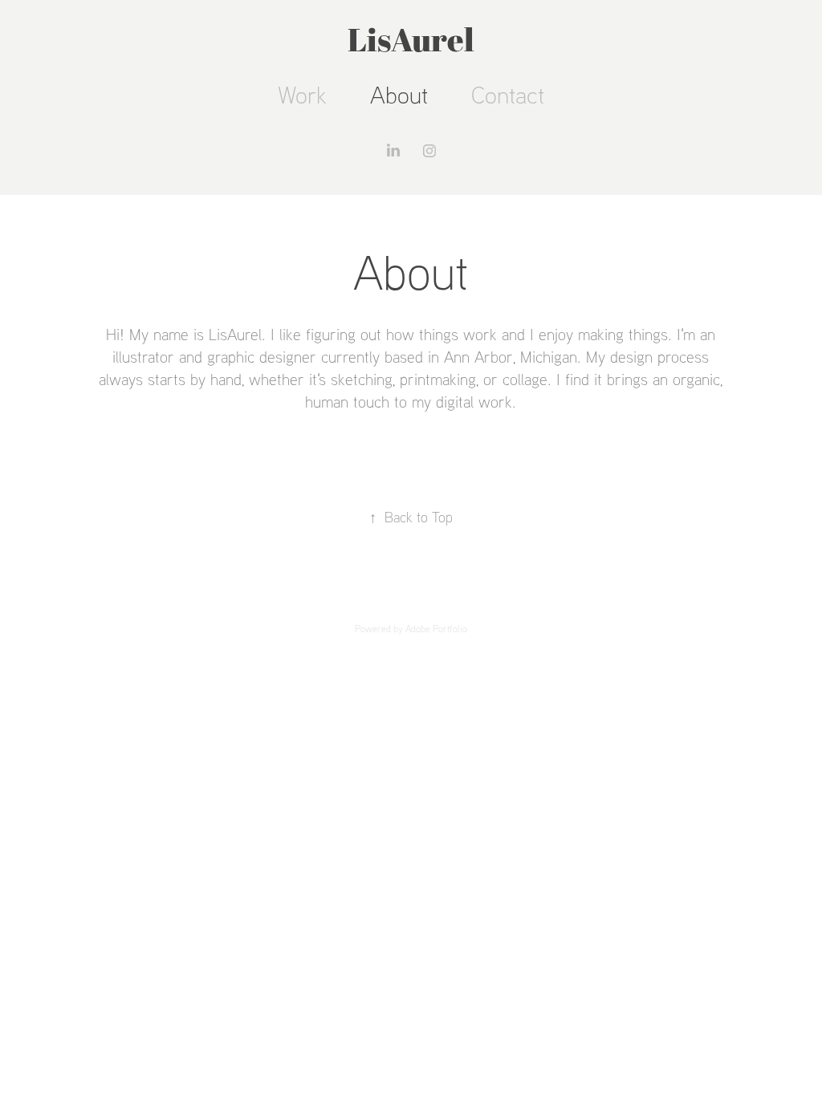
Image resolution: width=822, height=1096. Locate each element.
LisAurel (411, 39)
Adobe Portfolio (436, 629)
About (399, 94)
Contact (507, 94)
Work (302, 94)
